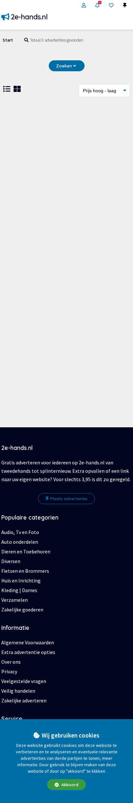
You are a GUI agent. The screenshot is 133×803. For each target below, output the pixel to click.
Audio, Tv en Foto (20, 532)
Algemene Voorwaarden (27, 642)
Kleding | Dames (19, 590)
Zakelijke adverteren (23, 700)
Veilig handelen (18, 691)
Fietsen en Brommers (25, 571)
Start (8, 40)
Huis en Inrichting (21, 580)
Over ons (11, 662)
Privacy (9, 671)
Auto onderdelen (19, 542)
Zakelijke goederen (22, 609)
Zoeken (64, 65)
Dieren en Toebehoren (25, 551)
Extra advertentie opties (28, 652)
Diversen (10, 561)
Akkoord (69, 784)
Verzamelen (14, 600)
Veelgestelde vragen (23, 681)
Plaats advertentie (68, 498)
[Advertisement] (66, 176)
